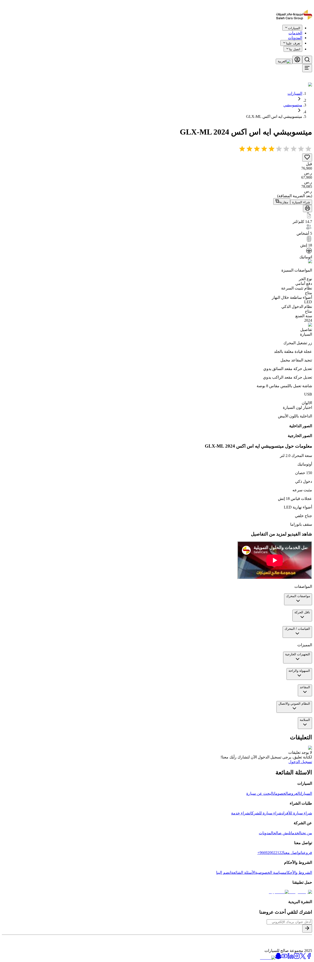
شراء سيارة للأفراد (297, 813)
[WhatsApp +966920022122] (304, 31)
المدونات (295, 38)
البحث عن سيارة (259, 793)
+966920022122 (270, 853)
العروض (294, 793)
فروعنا (306, 853)
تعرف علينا (293, 43)
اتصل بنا (294, 49)
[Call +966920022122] (309, 31)
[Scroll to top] (296, 30)
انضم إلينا (223, 872)
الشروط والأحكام (298, 872)
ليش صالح (281, 833)
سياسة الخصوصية (269, 872)
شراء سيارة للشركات (265, 813)
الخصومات (280, 793)
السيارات (295, 93)
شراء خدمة (240, 813)
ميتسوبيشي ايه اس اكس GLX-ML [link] (274, 116)
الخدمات (295, 833)
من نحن (306, 833)
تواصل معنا (292, 853)
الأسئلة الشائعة (243, 872)
